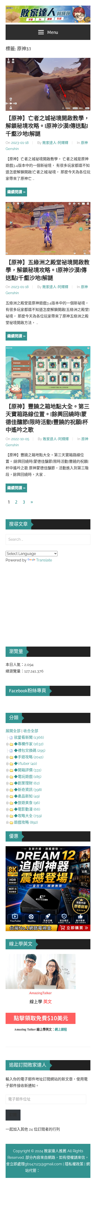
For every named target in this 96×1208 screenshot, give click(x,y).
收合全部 (30, 731)
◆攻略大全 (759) (28, 816)
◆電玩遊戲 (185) (27, 776)
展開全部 (13, 731)
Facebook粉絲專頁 (27, 691)
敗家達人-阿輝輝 (55, 143)
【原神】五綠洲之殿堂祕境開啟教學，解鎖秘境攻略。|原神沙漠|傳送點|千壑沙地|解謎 (47, 270)
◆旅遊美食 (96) (27, 803)
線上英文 (13, 957)
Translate (44, 560)
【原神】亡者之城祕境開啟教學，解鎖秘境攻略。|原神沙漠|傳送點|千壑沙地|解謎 (47, 126)
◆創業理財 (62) (27, 783)
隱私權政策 (74, 1164)
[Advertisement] (40, 598)
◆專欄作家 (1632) (28, 744)
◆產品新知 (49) (27, 796)
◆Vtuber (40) (25, 763)
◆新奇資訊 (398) (28, 789)
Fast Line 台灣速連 (55, 1170)
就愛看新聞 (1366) (29, 737)
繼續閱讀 (14, 192)
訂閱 (13, 1115)
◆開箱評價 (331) (27, 770)
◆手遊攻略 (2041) (28, 757)
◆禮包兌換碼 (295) (29, 750)
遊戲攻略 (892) (26, 822)
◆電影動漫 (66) (27, 809)
